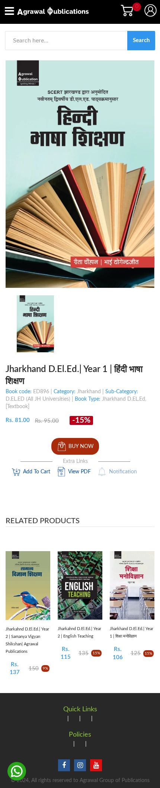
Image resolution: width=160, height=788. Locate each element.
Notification (123, 471)
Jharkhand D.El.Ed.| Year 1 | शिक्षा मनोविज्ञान (131, 632)
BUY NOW (81, 446)
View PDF (79, 471)
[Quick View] (43, 589)
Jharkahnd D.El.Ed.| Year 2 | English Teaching (79, 632)
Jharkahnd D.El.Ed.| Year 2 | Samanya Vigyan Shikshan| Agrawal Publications (27, 640)
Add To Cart (36, 471)
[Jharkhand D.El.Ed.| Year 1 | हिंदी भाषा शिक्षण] (35, 323)
